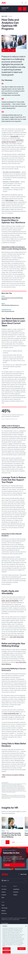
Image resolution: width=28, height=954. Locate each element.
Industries (15, 892)
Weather (4, 910)
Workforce (4, 913)
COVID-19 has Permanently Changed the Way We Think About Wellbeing (11, 835)
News (3, 897)
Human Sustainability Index (11, 713)
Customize (6, 948)
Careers (3, 892)
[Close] (25, 926)
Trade (3, 905)
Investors (4, 895)
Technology (4, 908)
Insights (15, 895)
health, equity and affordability (10, 600)
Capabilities (16, 889)
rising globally (14, 136)
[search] (22, 3)
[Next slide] (7, 842)
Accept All (6, 952)
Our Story (4, 889)
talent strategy (10, 200)
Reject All (21, 948)
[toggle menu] (25, 2)
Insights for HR (5, 8)
